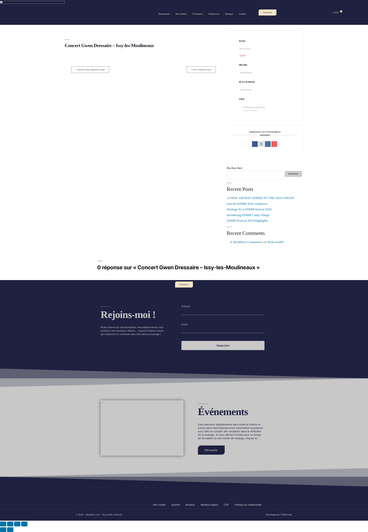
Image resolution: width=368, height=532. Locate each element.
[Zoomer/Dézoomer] (3, 524)
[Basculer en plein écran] (10, 524)
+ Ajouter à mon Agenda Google (90, 69)
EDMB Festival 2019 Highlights (247, 221)
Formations (197, 14)
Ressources (214, 14)
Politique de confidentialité (248, 505)
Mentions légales (209, 505)
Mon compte (159, 505)
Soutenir (175, 505)
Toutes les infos (246, 90)
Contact (242, 14)
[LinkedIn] (268, 144)
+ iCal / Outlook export (201, 69)
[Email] (274, 144)
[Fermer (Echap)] (24, 524)
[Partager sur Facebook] (255, 144)
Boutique (229, 14)
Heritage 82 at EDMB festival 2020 (249, 209)
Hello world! (276, 242)
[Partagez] (17, 524)
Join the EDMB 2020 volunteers (247, 204)
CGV (226, 505)
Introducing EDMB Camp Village (248, 215)
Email (184, 324)
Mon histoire (181, 14)
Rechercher (235, 168)
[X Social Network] (261, 144)
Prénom (185, 306)
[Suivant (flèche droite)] (10, 529)
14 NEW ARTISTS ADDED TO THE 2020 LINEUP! (260, 198)
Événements (164, 14)
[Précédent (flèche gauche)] (3, 529)
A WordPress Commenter (246, 242)
